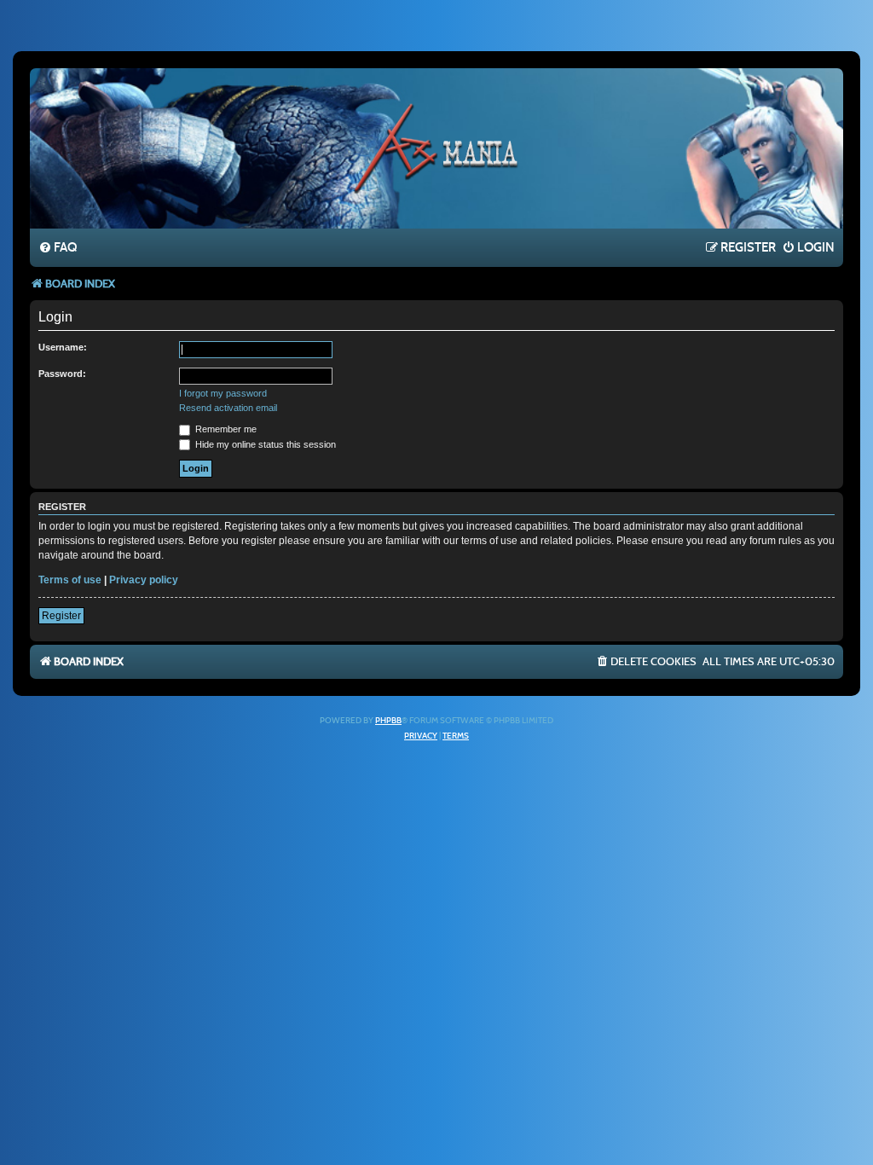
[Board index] (436, 147)
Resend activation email (228, 408)
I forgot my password (223, 393)
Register (61, 616)
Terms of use (69, 580)
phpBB (388, 720)
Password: (62, 373)
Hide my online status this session (264, 444)
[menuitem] (57, 248)
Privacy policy (143, 580)
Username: (62, 347)
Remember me (225, 429)
